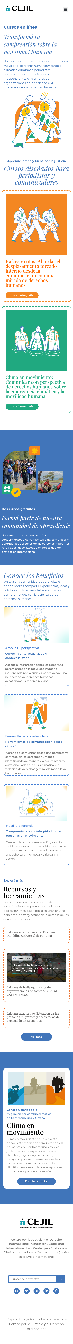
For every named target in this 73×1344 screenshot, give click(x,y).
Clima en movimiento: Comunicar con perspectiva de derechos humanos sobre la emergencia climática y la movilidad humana (36, 386)
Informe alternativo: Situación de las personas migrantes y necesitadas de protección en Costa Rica (33, 1017)
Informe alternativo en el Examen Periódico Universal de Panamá (31, 934)
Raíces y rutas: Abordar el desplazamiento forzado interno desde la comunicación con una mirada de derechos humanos (33, 273)
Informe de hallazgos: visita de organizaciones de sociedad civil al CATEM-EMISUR (32, 991)
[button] (65, 9)
